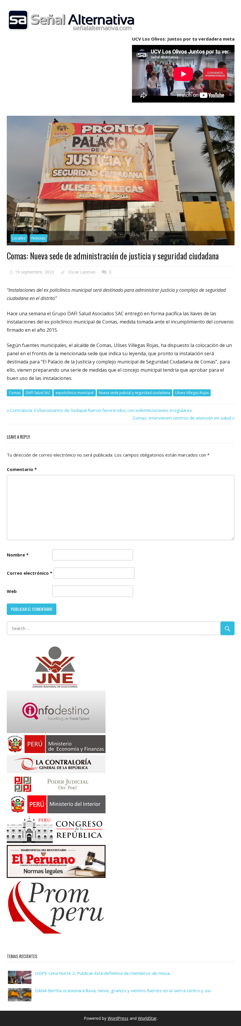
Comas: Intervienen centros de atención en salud (182, 418)
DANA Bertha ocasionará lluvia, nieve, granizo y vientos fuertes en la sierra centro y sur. (123, 990)
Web (12, 591)
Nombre (18, 555)
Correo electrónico (29, 573)
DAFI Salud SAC (38, 392)
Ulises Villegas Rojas (192, 392)
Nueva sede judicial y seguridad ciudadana (134, 392)
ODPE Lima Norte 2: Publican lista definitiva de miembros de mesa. (102, 973)
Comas (15, 392)
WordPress (118, 1018)
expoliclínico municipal (74, 392)
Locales (19, 238)
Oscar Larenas (82, 272)
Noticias (38, 238)
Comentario (22, 469)
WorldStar (147, 1018)
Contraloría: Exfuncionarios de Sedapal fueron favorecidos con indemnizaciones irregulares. (101, 410)
